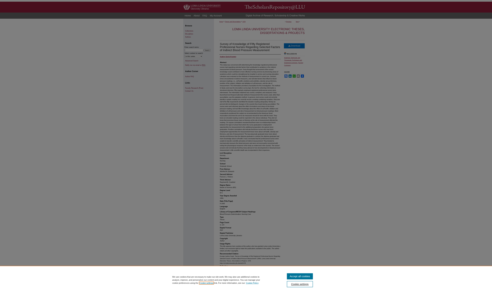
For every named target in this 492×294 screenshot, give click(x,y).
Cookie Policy (252, 283)
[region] (246, 280)
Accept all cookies (300, 276)
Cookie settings (206, 283)
